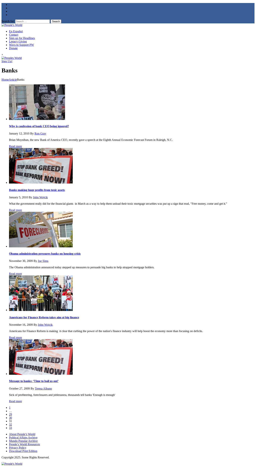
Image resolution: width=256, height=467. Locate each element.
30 (10, 417)
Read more (15, 146)
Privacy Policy (17, 447)
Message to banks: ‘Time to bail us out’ (33, 381)
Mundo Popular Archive (23, 440)
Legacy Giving (18, 41)
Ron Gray (40, 133)
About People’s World (22, 434)
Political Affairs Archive (23, 437)
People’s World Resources (24, 444)
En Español (16, 31)
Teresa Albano (43, 388)
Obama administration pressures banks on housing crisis (45, 253)
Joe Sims (43, 261)
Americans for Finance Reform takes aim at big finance (44, 317)
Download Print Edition (23, 451)
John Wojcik (40, 197)
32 (10, 424)
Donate (13, 48)
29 (10, 414)
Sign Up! (6, 61)
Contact (13, 34)
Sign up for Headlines (22, 38)
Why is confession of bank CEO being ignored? (39, 126)
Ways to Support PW (21, 44)
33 (10, 427)
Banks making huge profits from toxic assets (37, 190)
